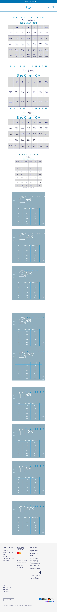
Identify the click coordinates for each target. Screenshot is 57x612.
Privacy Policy (6, 560)
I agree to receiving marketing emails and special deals (35, 577)
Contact (5, 550)
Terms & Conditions (8, 558)
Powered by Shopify (27, 605)
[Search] (50, 7)
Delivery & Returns (8, 552)
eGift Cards (6, 556)
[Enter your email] (39, 572)
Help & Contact (8, 547)
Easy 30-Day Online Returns (29, 1)
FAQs (4, 554)
